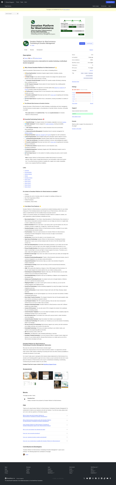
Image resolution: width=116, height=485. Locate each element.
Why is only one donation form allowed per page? (34, 429)
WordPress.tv (51, 472)
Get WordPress (110, 2)
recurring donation (89, 75)
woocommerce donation (88, 78)
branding (64, 122)
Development (40, 49)
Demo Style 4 (28, 185)
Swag (71, 472)
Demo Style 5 (28, 186)
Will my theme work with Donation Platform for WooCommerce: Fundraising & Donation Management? (35, 416)
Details (25, 49)
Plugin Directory (8, 6)
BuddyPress (94, 472)
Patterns (28, 472)
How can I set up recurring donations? (31, 433)
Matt (92, 469)
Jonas (32, 45)
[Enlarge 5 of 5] (66, 382)
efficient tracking (28, 133)
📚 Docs (30, 58)
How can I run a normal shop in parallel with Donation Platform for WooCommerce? (41, 441)
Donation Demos (28, 177)
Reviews (32, 49)
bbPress (93, 470)
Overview (27, 170)
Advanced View (75, 81)
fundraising (91, 73)
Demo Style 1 (28, 179)
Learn (49, 467)
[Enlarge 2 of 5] (35, 382)
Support (91, 49)
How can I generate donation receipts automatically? (35, 437)
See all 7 (91, 70)
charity (82, 73)
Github (26, 176)
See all (91, 103)
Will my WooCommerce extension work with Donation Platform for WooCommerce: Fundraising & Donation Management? (37, 420)
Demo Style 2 (28, 181)
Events (70, 469)
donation (86, 73)
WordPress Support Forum (50, 364)
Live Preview (89, 43)
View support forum (76, 116)
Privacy (6, 472)
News (6, 469)
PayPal (26, 89)
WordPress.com (94, 467)
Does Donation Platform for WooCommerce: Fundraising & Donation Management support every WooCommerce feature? (37, 425)
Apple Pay (56, 87)
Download (82, 43)
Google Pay (62, 87)
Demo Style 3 (28, 183)
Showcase (28, 467)
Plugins (27, 470)
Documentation (28, 172)
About (6, 467)
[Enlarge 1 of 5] (35, 372)
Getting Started (28, 174)
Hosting (6, 470)
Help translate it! (66, 9)
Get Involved (72, 467)
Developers (50, 470)
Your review (74, 103)
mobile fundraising (50, 124)
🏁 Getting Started (37, 58)
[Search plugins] (17, 13)
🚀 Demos (25, 58)
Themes (28, 469)
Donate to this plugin (76, 128)
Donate (71, 470)
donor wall (53, 95)
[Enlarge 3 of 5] (51, 372)
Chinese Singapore (20, 478)
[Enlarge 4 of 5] (66, 372)
